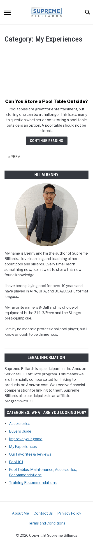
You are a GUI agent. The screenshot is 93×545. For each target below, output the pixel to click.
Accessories (19, 424)
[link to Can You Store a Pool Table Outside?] (46, 71)
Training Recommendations (33, 483)
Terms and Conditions (46, 523)
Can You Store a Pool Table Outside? (46, 101)
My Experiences (23, 447)
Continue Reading (46, 141)
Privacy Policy (69, 513)
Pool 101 (16, 462)
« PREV (14, 157)
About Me (20, 513)
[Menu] (7, 13)
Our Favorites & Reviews (30, 454)
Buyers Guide (20, 431)
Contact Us (43, 513)
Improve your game (25, 439)
